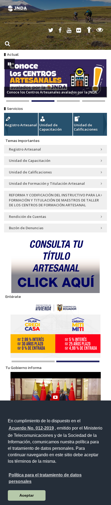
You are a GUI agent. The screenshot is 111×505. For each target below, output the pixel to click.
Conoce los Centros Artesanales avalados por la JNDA (52, 92)
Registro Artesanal (21, 125)
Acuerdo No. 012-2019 (31, 428)
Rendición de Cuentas (27, 216)
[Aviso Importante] (17, 101)
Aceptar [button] (26, 495)
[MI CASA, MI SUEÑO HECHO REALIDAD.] (68, 101)
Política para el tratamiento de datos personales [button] (45, 478)
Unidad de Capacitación (50, 127)
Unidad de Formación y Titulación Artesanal (47, 183)
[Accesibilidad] (89, 30)
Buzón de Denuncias (26, 227)
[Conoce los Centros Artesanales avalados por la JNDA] (43, 101)
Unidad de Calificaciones (86, 127)
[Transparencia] (99, 30)
